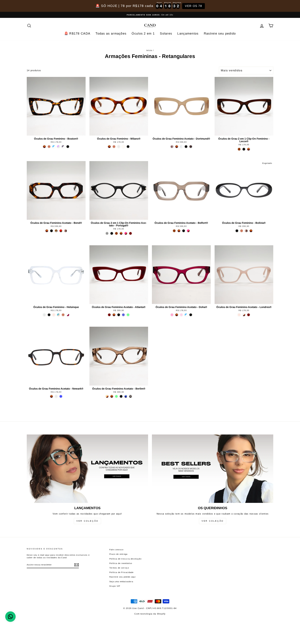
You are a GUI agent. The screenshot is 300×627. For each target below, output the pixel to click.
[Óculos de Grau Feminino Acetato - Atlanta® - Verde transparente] (128, 314)
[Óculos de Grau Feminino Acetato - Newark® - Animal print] (51, 396)
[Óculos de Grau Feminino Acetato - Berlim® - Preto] (121, 396)
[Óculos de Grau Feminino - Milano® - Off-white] (123, 146)
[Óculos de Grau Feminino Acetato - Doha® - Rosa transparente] (181, 314)
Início (149, 50)
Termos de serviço (119, 568)
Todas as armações (110, 33)
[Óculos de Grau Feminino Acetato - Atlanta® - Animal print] (114, 314)
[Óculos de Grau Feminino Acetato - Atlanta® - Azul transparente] (123, 314)
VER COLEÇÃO (87, 521)
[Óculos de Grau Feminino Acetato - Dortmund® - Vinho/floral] (190, 146)
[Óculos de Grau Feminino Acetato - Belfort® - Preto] (183, 230)
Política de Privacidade (121, 572)
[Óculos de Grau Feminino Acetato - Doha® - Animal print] (176, 314)
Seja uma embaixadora (121, 581)
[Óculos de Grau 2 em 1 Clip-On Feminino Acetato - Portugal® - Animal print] (121, 233)
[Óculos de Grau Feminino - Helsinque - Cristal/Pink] (67, 314)
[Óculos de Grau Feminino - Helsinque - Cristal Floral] (44, 314)
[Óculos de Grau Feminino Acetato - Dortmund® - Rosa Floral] (172, 146)
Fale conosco (116, 550)
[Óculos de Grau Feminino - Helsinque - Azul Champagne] (58, 314)
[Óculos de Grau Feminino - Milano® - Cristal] (118, 146)
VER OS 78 (193, 6)
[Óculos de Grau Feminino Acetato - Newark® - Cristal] (56, 396)
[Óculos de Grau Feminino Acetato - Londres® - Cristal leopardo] (243, 314)
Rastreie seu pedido (220, 33)
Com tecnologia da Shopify (150, 614)
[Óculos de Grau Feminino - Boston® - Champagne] (49, 146)
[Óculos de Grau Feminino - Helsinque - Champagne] (63, 314)
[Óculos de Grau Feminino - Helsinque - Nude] (53, 314)
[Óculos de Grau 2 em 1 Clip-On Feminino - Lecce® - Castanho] (239, 149)
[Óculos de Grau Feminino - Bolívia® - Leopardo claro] (246, 230)
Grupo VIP (114, 586)
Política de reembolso (120, 563)
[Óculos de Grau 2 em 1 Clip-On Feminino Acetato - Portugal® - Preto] (111, 233)
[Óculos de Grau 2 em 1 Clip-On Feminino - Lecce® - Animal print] (248, 149)
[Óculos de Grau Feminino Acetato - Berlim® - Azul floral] (125, 396)
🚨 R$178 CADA (77, 33)
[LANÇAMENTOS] (87, 468)
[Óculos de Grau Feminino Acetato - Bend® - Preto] (51, 230)
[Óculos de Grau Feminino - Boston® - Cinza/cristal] (63, 146)
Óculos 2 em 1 (143, 33)
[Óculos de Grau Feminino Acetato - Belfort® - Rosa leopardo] (188, 230)
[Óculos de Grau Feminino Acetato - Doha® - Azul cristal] (186, 314)
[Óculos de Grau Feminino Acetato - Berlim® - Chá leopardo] (107, 396)
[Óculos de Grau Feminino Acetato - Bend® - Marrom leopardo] (56, 230)
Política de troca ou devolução (125, 559)
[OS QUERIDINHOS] (212, 468)
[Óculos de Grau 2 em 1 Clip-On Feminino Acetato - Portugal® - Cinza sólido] (107, 233)
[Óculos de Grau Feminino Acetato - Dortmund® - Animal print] (176, 146)
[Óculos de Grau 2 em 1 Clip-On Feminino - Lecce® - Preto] (243, 149)
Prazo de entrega (118, 554)
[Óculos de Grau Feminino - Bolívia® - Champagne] (241, 230)
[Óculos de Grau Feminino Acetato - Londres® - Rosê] (239, 314)
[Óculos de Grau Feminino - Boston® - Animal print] (44, 146)
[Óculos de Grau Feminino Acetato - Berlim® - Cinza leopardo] (130, 396)
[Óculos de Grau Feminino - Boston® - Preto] (67, 146)
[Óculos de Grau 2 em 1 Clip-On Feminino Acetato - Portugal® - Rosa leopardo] (125, 233)
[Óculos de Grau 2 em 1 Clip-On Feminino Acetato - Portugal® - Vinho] (130, 233)
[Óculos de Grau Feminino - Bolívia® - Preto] (237, 230)
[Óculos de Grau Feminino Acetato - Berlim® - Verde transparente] (116, 396)
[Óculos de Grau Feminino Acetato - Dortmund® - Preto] (186, 146)
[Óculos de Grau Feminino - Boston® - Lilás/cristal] (58, 146)
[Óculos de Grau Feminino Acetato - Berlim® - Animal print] (111, 396)
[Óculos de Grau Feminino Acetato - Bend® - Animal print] (46, 230)
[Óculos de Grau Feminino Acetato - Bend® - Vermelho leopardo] (60, 230)
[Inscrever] (76, 565)
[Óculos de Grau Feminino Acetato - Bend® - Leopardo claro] (65, 230)
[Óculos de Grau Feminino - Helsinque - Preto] (49, 314)
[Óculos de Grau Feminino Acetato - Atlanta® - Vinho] (109, 314)
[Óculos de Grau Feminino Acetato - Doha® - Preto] (190, 314)
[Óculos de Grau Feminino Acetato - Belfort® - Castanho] (174, 230)
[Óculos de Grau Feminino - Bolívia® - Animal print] (251, 230)
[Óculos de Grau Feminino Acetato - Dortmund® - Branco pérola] (181, 146)
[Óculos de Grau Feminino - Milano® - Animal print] (109, 146)
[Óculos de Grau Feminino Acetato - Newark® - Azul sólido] (60, 396)
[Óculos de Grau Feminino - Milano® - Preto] (128, 146)
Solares (166, 33)
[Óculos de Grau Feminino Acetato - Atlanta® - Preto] (118, 314)
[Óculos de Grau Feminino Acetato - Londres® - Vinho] (248, 314)
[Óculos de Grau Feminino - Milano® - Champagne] (114, 146)
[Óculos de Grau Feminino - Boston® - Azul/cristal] (53, 146)
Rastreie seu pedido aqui (122, 577)
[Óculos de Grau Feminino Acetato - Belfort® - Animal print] (179, 230)
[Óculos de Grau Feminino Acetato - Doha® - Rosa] (172, 314)
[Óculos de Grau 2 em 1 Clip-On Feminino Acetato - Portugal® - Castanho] (116, 233)
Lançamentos (187, 33)
